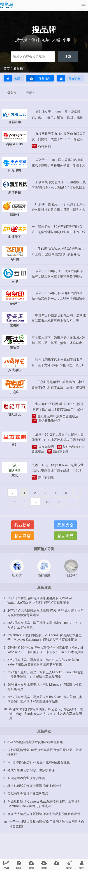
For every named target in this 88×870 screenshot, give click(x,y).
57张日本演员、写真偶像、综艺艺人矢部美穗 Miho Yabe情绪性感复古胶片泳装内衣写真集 (43, 661)
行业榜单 (22, 525)
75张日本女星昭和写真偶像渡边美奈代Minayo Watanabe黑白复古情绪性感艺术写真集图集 (39, 600)
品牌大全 (65, 525)
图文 (69, 868)
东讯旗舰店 (43, 477)
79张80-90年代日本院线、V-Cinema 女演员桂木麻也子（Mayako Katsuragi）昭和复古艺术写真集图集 (44, 637)
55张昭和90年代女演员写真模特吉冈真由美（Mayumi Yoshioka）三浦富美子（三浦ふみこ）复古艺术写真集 (45, 649)
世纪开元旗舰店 (46, 420)
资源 (31, 868)
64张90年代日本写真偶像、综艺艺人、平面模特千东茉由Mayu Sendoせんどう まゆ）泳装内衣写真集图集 (46, 713)
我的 (81, 868)
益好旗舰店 (43, 446)
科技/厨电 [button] (74, 78)
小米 (67, 39)
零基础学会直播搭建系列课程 (28, 793)
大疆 (56, 39)
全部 (17, 78)
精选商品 (65, 536)
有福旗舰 (41, 146)
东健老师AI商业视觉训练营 (26, 777)
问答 (19, 868)
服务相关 (19, 68)
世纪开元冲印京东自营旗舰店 (55, 416)
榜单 (6, 868)
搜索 (68, 57)
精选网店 (22, 536)
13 (59, 501)
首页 (6, 68)
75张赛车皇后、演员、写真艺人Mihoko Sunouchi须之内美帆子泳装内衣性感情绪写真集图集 (45, 674)
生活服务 (29, 92)
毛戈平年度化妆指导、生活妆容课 (31, 770)
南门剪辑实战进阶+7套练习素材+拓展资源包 (38, 762)
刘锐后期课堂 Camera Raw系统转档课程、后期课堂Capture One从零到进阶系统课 (44, 803)
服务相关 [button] (44, 78)
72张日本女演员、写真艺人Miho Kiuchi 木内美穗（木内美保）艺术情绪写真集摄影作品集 (44, 698)
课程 (44, 868)
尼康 (46, 39)
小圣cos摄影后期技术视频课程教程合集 (35, 742)
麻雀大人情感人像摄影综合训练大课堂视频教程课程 (43, 813)
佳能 (35, 39)
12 (47, 501)
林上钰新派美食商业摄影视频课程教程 (34, 785)
